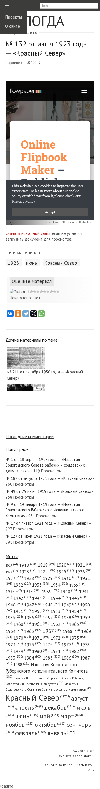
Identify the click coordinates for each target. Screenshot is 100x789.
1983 (14, 658)
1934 (59, 585)
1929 (51, 578)
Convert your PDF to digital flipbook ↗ (68, 222)
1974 (14, 645)
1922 (12, 572)
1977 (70, 645)
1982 (78, 651)
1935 (77, 585)
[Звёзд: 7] (48, 291)
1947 (33, 605)
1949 (70, 605)
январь (61, 733)
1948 (51, 605)
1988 (21, 664)
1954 (78, 611)
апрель (29, 707)
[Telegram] (25, 313)
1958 (70, 617)
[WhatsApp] (41, 313)
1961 (40, 624)
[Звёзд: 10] (58, 291)
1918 (28, 565)
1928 (33, 578)
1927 (14, 578)
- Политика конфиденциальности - (67, 765)
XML (91, 769)
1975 (33, 645)
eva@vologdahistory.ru (76, 756)
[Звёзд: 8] (51, 291)
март (71, 716)
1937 (14, 591)
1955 (14, 617)
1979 (22, 651)
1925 (65, 572)
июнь (31, 262)
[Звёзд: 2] (31, 291)
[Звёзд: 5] (41, 291)
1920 (65, 565)
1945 (78, 598)
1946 (14, 605)
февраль (30, 733)
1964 (14, 631)
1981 (59, 651)
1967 (52, 631)
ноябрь (20, 724)
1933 (40, 585)
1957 (51, 617)
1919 (46, 565)
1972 (59, 638)
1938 (32, 592)
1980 (40, 651)
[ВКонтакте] (10, 313)
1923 (13, 262)
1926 (83, 572)
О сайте (12, 26)
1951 (22, 611)
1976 (51, 645)
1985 (51, 658)
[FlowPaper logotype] (11, 223)
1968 (71, 631)
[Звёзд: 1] (20, 292)
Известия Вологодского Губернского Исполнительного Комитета (47, 670)
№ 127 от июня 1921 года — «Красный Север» (47, 536)
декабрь (60, 707)
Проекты (13, 17)
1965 (33, 631)
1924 (46, 572)
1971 (40, 638)
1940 (69, 592)
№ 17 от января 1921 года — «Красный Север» (47, 523)
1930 (70, 578)
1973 (78, 638)
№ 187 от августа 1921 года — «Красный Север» (49, 478)
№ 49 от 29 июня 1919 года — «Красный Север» (48, 491)
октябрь (50, 724)
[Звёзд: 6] (44, 291)
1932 (22, 585)
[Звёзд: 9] (54, 291)
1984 (33, 658)
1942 (22, 598)
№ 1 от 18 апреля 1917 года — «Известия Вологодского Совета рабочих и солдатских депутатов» (45, 465)
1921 (83, 565)
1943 (40, 598)
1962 (59, 624)
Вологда (35, 21)
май (49, 716)
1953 (59, 611)
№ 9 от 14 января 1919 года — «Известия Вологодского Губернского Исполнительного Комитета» (45, 510)
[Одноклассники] (18, 313)
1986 (70, 658)
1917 (12, 565)
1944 (59, 598)
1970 (22, 638)
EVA (74, 751)
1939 (50, 592)
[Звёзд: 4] (38, 291)
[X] (33, 313)
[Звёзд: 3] (34, 291)
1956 (33, 617)
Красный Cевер (60, 262)
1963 (78, 624)
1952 (40, 611)
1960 (22, 624)
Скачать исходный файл (28, 233)
